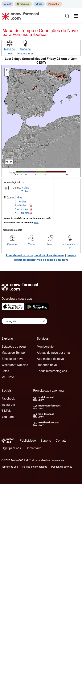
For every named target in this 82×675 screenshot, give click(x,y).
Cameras (12, 244)
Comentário (33, 448)
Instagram (8, 404)
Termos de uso (10, 466)
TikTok (6, 410)
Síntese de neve (12, 358)
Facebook (8, 398)
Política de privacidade (34, 466)
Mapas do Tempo (13, 352)
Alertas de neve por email (54, 352)
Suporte (45, 440)
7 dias (25, 191)
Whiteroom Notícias (15, 365)
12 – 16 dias (22, 213)
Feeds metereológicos (52, 371)
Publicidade (28, 440)
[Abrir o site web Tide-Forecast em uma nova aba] (39, 4)
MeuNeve (8, 377)
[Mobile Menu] (76, 15)
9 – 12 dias (21, 209)
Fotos (5, 371)
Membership (45, 346)
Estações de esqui (14, 346)
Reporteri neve (47, 365)
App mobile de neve (50, 358)
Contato (61, 440)
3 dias (25, 187)
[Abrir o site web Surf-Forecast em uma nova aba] (7, 4)
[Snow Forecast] (19, 16)
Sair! (36, 222)
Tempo (50, 244)
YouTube (8, 416)
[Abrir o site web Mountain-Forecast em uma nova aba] (23, 4)
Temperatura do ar (69, 246)
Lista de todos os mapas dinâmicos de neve (35, 255)
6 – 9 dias (21, 205)
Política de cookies (61, 466)
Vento (31, 244)
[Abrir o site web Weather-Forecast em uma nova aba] (54, 4)
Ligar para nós (11, 448)
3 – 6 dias (21, 201)
